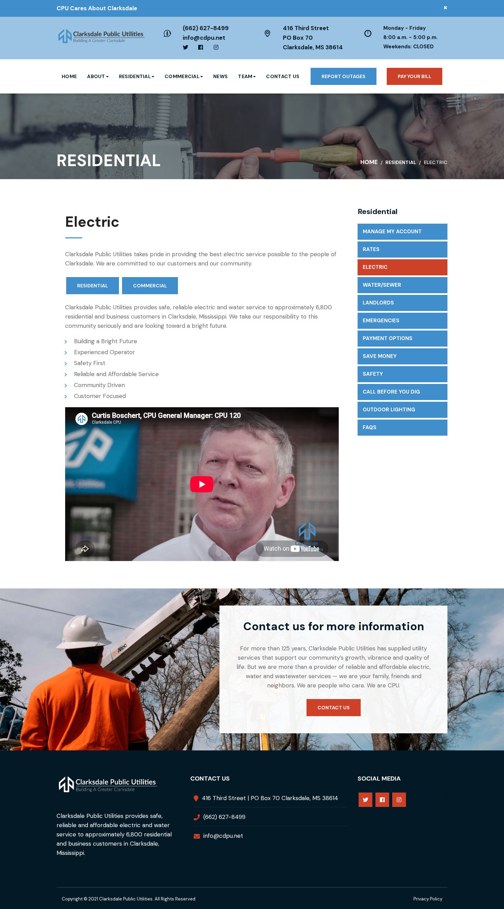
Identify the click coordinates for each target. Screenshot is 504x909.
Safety (373, 374)
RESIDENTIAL (92, 286)
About (96, 76)
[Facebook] (382, 800)
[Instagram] (399, 800)
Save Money (380, 356)
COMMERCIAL (150, 286)
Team (245, 76)
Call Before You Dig (391, 391)
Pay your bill (414, 76)
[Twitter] (365, 800)
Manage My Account (392, 231)
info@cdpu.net (204, 37)
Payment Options (387, 338)
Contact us (333, 708)
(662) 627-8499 (206, 28)
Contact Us (282, 76)
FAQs (369, 427)
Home (69, 76)
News (220, 76)
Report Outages (343, 76)
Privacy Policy (427, 899)
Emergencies (381, 320)
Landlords (378, 302)
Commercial (182, 76)
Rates (371, 249)
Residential (135, 76)
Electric (375, 267)
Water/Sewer (382, 285)
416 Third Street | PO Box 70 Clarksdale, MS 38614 (270, 798)
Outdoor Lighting (389, 409)
